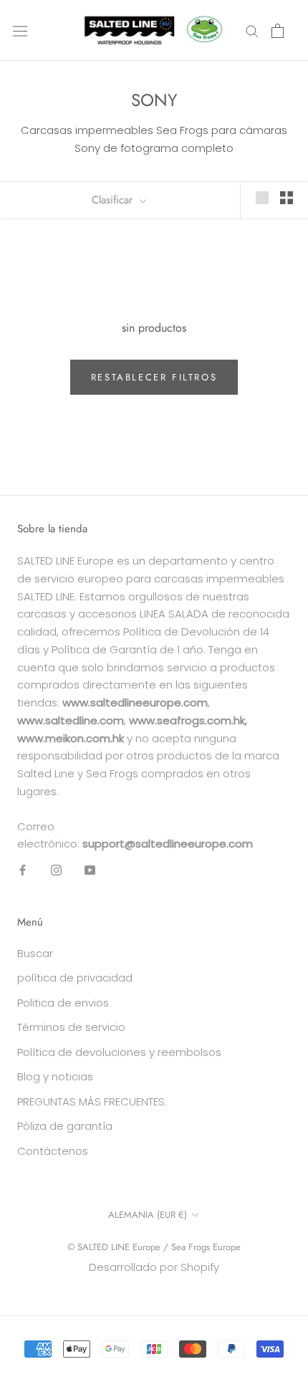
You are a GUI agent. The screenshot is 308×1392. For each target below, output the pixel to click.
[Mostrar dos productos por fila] (286, 197)
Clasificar (114, 200)
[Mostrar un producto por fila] (262, 197)
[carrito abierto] (277, 31)
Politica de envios (63, 1002)
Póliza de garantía (64, 1125)
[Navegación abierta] (20, 30)
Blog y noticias (55, 1076)
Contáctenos (52, 1150)
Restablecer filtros (154, 377)
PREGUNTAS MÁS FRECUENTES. (92, 1101)
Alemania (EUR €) (147, 1214)
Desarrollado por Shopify (154, 1267)
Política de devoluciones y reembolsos (119, 1052)
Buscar (35, 953)
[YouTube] (90, 870)
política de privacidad (75, 977)
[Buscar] (252, 30)
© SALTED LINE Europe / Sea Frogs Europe (154, 1247)
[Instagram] (56, 870)
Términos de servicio (71, 1027)
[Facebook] (22, 870)
